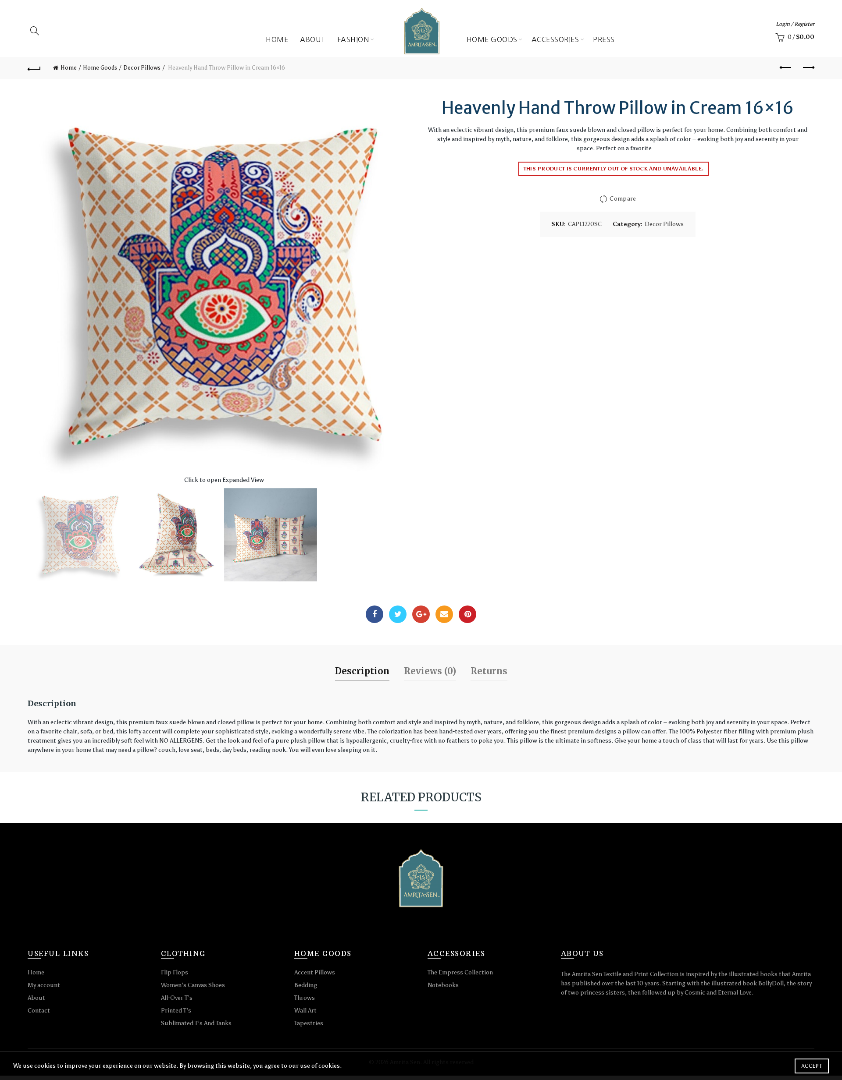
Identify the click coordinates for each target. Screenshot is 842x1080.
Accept (812, 1066)
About (312, 39)
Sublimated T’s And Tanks (196, 1023)
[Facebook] (374, 614)
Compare (623, 198)
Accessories (555, 39)
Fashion (353, 39)
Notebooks (443, 985)
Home (277, 39)
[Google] (421, 614)
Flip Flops (174, 972)
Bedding (305, 985)
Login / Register (795, 24)
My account (44, 985)
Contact (39, 1010)
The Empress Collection (460, 972)
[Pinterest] (467, 614)
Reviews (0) (430, 671)
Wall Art (305, 1010)
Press (604, 39)
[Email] (444, 614)
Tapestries (308, 1023)
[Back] (34, 68)
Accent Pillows (314, 972)
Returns (489, 671)
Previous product (786, 68)
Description (362, 671)
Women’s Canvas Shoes (193, 985)
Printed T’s (176, 1010)
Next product (808, 68)
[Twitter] (398, 614)
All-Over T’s (177, 998)
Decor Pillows (142, 67)
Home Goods (492, 39)
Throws (304, 998)
